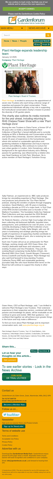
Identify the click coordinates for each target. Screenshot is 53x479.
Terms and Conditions (10, 436)
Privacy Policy (7, 442)
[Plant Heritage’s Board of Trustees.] (22, 82)
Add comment (10, 360)
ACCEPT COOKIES (27, 9)
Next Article (43, 351)
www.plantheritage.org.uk (33, 325)
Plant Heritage (8, 100)
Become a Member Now (14, 404)
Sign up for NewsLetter (14, 426)
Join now (16, 375)
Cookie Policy (7, 445)
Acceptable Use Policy (10, 439)
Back (38, 44)
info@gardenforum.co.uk (16, 401)
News (14, 41)
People (23, 41)
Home (6, 41)
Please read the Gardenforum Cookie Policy (26, 14)
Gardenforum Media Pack (22, 454)
